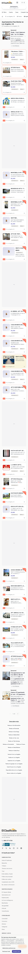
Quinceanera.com (6, 895)
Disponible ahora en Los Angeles (14, 770)
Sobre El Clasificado (7, 860)
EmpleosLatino (5, 897)
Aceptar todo (16, 951)
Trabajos (4, 865)
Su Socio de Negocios (7, 900)
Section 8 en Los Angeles (14, 754)
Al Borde (4, 908)
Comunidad (4, 918)
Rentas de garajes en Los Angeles (14, 763)
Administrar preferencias (8, 948)
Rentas (20, 16)
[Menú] (23, 2)
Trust (3, 871)
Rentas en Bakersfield (14, 734)
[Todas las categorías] (17, 2)
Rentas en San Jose (14, 738)
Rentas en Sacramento (8, 744)
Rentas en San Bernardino (14, 725)
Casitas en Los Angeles (14, 757)
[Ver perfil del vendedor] (4, 68)
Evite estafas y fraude (7, 874)
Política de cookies (6, 879)
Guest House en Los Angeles (14, 767)
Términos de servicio (7, 868)
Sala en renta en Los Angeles (14, 773)
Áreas (3, 929)
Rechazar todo (6, 951)
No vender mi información (8, 884)
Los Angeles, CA (11, 16)
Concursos (4, 921)
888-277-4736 (8, 840)
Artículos (4, 924)
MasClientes (5, 903)
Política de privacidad (7, 876)
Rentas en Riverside (14, 728)
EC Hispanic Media (6, 892)
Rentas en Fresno (21, 744)
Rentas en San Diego (14, 731)
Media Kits (4, 863)
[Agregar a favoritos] (24, 63)
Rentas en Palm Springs (14, 741)
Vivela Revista (5, 911)
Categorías (4, 926)
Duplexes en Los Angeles (14, 760)
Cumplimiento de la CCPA (8, 882)
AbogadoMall (5, 905)
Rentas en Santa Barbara (14, 747)
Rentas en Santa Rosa (14, 750)
